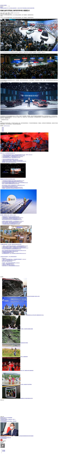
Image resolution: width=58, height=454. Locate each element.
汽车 (3, 128)
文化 (3, 130)
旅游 (3, 127)
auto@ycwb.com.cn (7, 125)
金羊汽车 (1, 5)
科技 (3, 129)
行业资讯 (5, 5)
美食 (3, 131)
